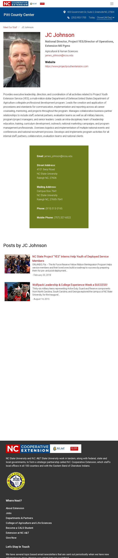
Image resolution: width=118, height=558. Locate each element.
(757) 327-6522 (62, 217)
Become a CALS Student (19, 527)
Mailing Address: (46, 186)
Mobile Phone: (45, 217)
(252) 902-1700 (78, 17)
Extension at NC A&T (17, 532)
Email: (40, 156)
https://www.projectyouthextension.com (66, 66)
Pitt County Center (19, 15)
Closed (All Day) (104, 17)
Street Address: (46, 165)
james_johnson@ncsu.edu (59, 55)
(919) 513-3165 (54, 208)
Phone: (41, 208)
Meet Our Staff (10, 27)
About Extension (15, 508)
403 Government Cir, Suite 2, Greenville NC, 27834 (90, 12)
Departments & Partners (19, 518)
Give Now (11, 537)
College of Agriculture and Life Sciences (29, 523)
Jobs (9, 513)
